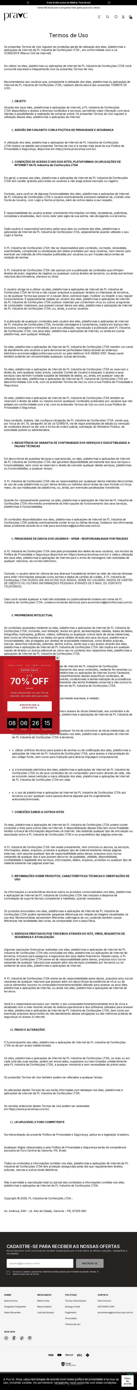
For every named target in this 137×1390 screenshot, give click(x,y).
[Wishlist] (116, 17)
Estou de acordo (127, 1381)
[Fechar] (57, 658)
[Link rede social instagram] (6, 1338)
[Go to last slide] (28, 3)
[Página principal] (16, 17)
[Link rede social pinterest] (30, 1338)
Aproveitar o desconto (29, 706)
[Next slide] (109, 3)
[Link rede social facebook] (14, 1338)
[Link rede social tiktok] (22, 1338)
